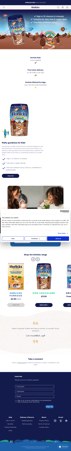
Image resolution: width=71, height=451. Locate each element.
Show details (62, 233)
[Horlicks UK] (35, 7)
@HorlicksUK (22, 362)
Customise (34, 238)
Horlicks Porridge (16, 294)
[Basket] (67, 7)
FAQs (10, 430)
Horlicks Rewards (10, 427)
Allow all (58, 238)
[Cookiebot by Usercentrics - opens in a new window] (61, 211)
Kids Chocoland (44, 293)
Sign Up (49, 406)
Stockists (10, 424)
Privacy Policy (44, 420)
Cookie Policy (44, 427)
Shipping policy (27, 420)
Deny (13, 238)
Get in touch (10, 420)
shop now (10, 176)
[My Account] (63, 7)
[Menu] (4, 7)
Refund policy (27, 424)
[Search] (58, 7)
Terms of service (44, 424)
